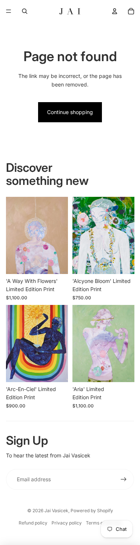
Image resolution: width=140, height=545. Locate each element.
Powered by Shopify (92, 510)
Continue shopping (70, 112)
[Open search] (24, 11)
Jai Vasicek (56, 510)
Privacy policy (67, 523)
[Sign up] (123, 479)
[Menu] (8, 11)
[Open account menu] (114, 11)
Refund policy (33, 523)
